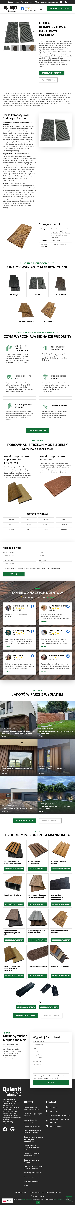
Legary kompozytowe (31, 1181)
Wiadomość (43, 560)
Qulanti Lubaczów (34, 1192)
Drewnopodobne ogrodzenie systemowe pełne (32, 1147)
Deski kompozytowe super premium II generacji (33, 1167)
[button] (41, 8)
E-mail (41, 552)
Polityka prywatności (37, 1196)
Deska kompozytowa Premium (31, 1161)
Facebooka (50, 597)
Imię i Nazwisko (8, 552)
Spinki (26, 1185)
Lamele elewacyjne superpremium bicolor (31, 1108)
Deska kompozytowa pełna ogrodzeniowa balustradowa (33, 1139)
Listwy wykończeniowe (32, 1177)
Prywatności (57, 1199)
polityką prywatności (54, 568)
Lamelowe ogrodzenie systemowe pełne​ (32, 1155)
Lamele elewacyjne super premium (33, 1115)
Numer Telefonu (8, 560)
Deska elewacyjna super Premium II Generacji (32, 1132)
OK (38, 1202)
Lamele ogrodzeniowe (32, 1126)
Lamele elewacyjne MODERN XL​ (30, 1121)
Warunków (63, 1199)
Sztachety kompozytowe (33, 1173)
